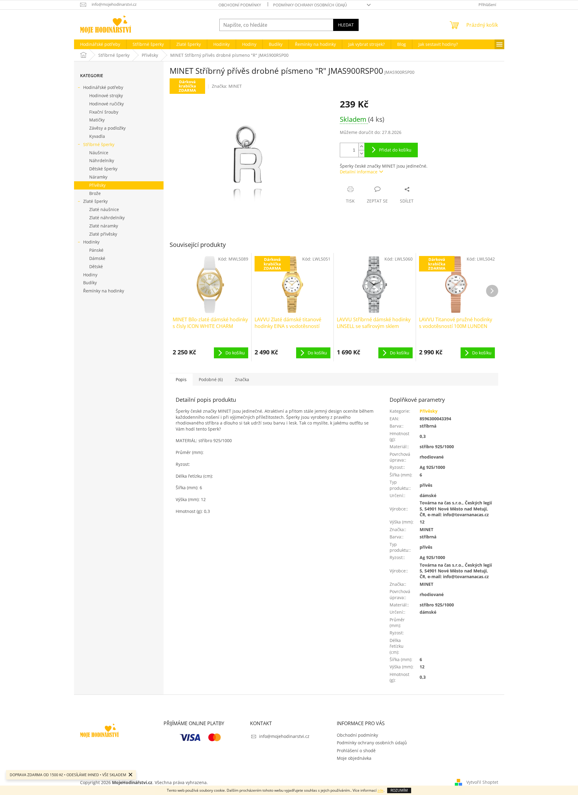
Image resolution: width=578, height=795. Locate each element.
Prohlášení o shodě (356, 750)
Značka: (227, 86)
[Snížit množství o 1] (361, 153)
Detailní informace (358, 172)
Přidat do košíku (395, 150)
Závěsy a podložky (107, 128)
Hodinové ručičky (106, 104)
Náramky (98, 177)
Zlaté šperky (95, 201)
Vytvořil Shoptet (482, 782)
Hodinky (91, 242)
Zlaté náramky (103, 226)
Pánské (96, 250)
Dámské (97, 258)
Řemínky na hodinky (103, 291)
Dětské (96, 266)
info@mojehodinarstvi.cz (284, 736)
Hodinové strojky (106, 95)
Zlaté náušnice (104, 209)
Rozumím (399, 790)
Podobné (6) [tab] (211, 379)
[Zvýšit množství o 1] (361, 146)
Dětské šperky (103, 169)
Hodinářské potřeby (103, 87)
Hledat (346, 25)
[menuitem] (100, 44)
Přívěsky (97, 185)
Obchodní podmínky (239, 5)
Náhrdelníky (101, 160)
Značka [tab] (242, 379)
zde (380, 790)
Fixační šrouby (103, 112)
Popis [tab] (181, 379)
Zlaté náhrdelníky (107, 217)
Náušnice (98, 152)
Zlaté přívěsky (103, 234)
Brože (95, 193)
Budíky (90, 282)
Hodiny (90, 275)
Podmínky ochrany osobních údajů (310, 5)
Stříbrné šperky (98, 144)
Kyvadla (97, 136)
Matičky (97, 120)
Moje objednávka (354, 758)
